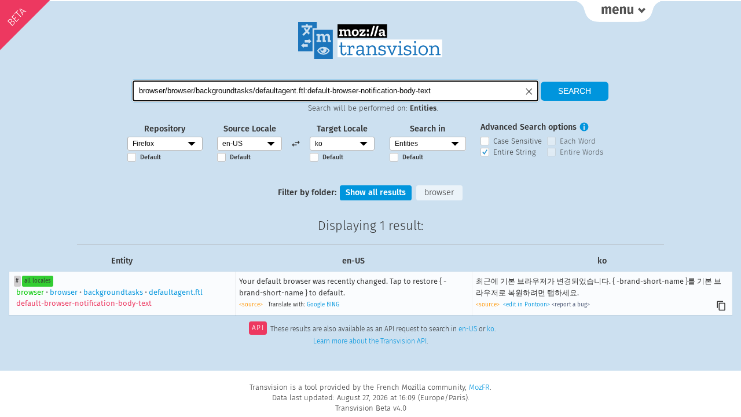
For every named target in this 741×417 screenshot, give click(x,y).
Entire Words (581, 152)
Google (316, 304)
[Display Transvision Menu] (618, 11)
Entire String (514, 152)
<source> (251, 304)
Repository (164, 129)
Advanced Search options (528, 127)
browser (439, 192)
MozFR (479, 387)
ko (490, 329)
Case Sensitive (517, 141)
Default (150, 157)
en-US (467, 329)
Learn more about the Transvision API (370, 341)
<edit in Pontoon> (526, 304)
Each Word (578, 141)
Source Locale (249, 129)
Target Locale (342, 129)
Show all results (376, 192)
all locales (37, 280)
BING (333, 304)
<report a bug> (571, 304)
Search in (427, 129)
